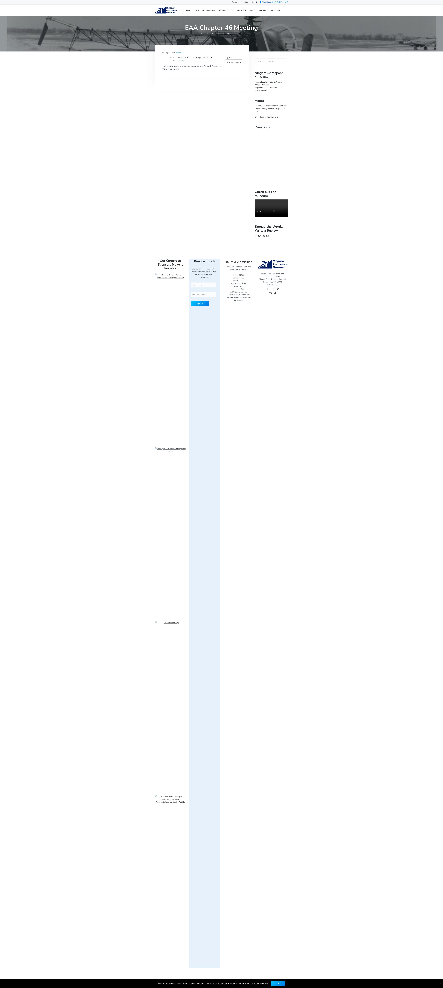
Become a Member (240, 2)
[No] (440, 983)
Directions (266, 2)
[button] (280, 2)
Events (181, 61)
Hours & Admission (238, 262)
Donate (255, 2)
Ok (278, 983)
